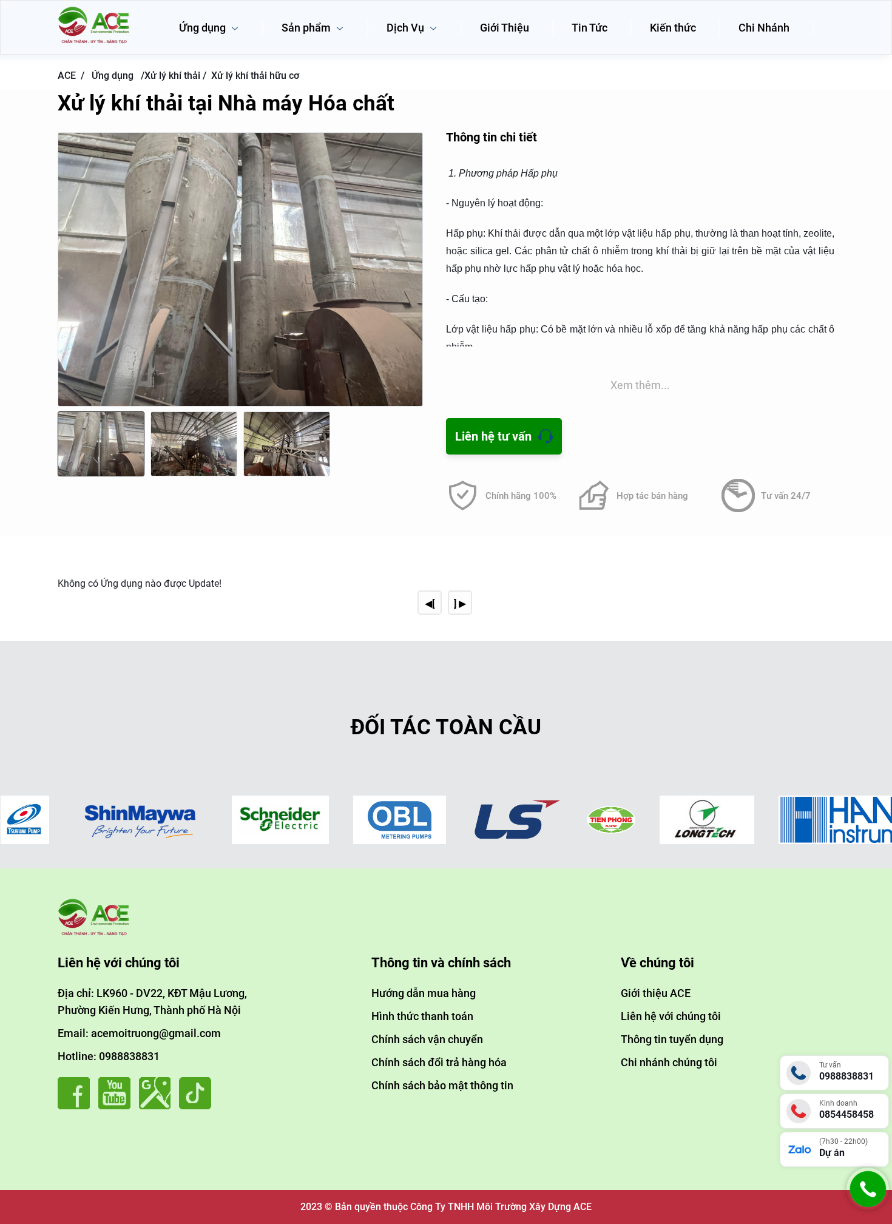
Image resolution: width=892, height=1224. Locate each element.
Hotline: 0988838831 (109, 1056)
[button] (411, 281)
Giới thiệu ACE (656, 993)
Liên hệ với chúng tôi (671, 1016)
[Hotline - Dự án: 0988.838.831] (867, 1206)
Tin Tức (589, 27)
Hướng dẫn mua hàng (423, 993)
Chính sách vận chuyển (427, 1039)
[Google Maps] (158, 1106)
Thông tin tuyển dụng (672, 1039)
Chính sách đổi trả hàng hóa (439, 1062)
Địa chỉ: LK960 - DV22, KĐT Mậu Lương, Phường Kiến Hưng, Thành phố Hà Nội (152, 1001)
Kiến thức (673, 27)
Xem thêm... (640, 385)
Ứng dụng (203, 27)
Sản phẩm (307, 27)
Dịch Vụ (407, 27)
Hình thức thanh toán (422, 1016)
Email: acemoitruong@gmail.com (139, 1033)
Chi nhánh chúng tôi (669, 1062)
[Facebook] (77, 1106)
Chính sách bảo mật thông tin (442, 1085)
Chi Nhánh (763, 27)
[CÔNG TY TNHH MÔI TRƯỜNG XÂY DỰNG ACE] (94, 10)
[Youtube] (117, 1106)
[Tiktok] (198, 1106)
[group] (240, 269)
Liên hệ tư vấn (493, 436)
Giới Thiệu (504, 27)
